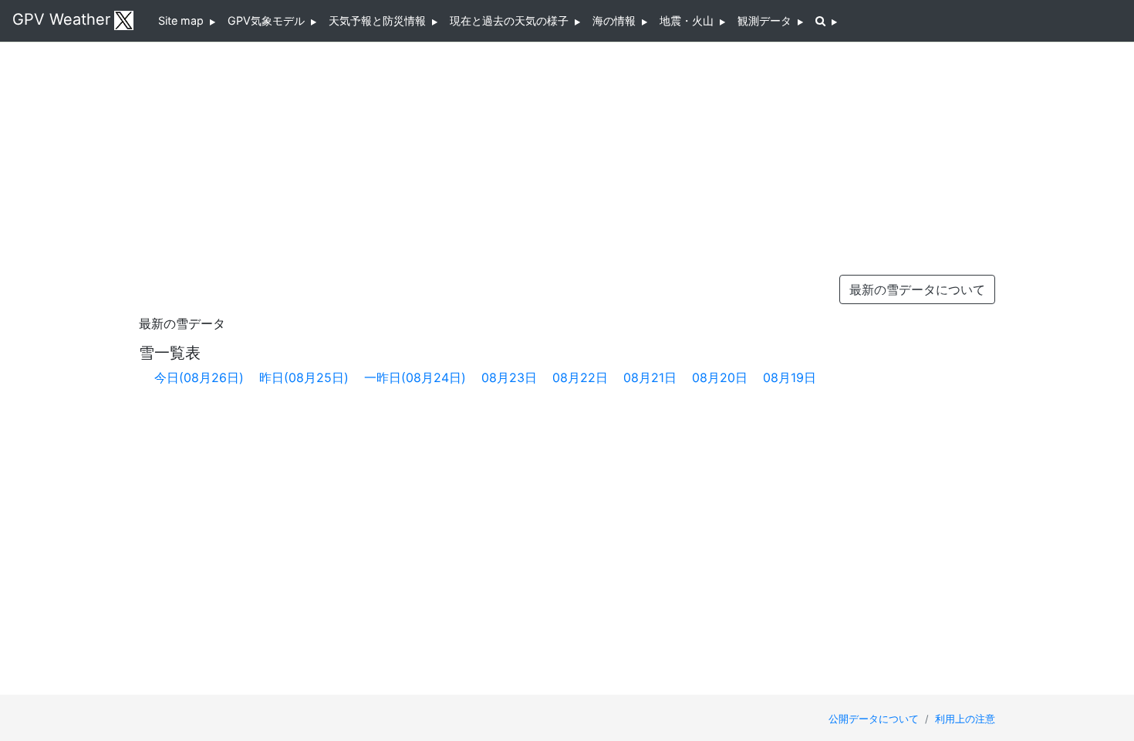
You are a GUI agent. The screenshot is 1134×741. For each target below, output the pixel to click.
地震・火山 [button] (690, 20)
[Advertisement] (567, 154)
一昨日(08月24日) (415, 377)
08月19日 (789, 377)
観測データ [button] (767, 20)
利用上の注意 (965, 719)
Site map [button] (184, 20)
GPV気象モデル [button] (269, 20)
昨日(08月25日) (304, 377)
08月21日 (650, 377)
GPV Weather (61, 19)
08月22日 (580, 377)
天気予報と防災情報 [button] (380, 20)
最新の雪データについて (917, 289)
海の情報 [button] (617, 20)
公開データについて (875, 719)
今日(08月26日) (199, 377)
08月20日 (720, 377)
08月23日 (509, 377)
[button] (826, 21)
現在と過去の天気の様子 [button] (512, 20)
